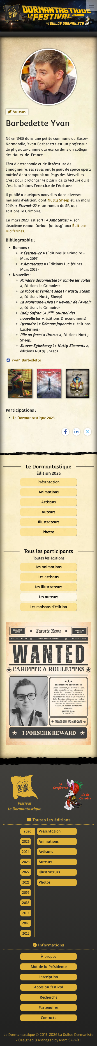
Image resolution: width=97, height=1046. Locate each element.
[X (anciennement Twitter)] (87, 432)
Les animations (49, 567)
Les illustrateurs (48, 587)
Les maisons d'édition (48, 607)
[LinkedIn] (76, 432)
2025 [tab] (26, 841)
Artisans (46, 852)
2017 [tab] (25, 913)
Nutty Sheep (58, 200)
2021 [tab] (25, 882)
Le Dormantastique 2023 (34, 418)
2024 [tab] (26, 852)
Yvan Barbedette (26, 360)
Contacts (48, 1018)
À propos (48, 956)
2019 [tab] (25, 892)
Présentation (50, 831)
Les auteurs (48, 597)
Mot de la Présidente (49, 967)
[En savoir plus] (73, 791)
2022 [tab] (26, 872)
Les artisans (48, 577)
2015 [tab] (25, 933)
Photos (44, 882)
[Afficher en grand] (48, 683)
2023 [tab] (26, 862)
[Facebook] (65, 432)
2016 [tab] (25, 923)
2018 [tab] (25, 903)
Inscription (48, 977)
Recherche (48, 997)
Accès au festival (48, 987)
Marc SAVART (70, 1040)
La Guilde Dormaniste (75, 1034)
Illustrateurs (49, 872)
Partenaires (48, 1007)
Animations (49, 841)
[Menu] (91, 5)
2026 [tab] (27, 831)
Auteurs (19, 112)
